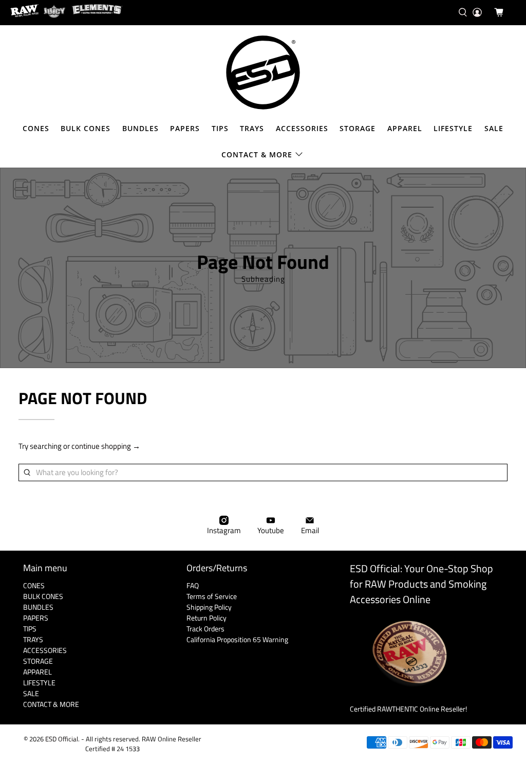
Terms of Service (211, 596)
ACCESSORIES (302, 128)
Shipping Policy (209, 607)
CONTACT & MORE (256, 154)
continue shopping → (105, 446)
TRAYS (252, 128)
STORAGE (357, 128)
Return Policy (206, 617)
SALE (493, 128)
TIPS (220, 128)
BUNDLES (140, 128)
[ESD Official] (263, 72)
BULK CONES (85, 128)
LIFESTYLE (453, 128)
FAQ (192, 585)
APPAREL (404, 128)
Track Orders (205, 628)
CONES (36, 128)
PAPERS (185, 128)
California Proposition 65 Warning (237, 639)
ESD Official (61, 739)
